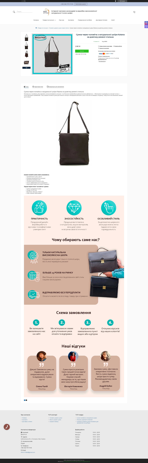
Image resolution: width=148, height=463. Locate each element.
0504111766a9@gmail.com (28, 452)
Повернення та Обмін (85, 20)
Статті (113, 20)
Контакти (71, 20)
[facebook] (24, 400)
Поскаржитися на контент (70, 461)
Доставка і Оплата (101, 20)
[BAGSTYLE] (46, 12)
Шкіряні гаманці (54, 421)
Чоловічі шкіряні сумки (56, 418)
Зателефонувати (80, 4)
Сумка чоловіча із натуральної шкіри (87, 418)
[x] (26, 400)
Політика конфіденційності (83, 461)
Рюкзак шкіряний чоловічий (84, 419)
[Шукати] (14, 12)
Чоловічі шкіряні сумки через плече (59, 28)
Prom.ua (82, 460)
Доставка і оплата (27, 421)
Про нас (61, 20)
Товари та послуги (48, 20)
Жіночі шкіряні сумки (55, 419)
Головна (36, 20)
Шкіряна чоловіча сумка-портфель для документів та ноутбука (87, 422)
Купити (82, 51)
